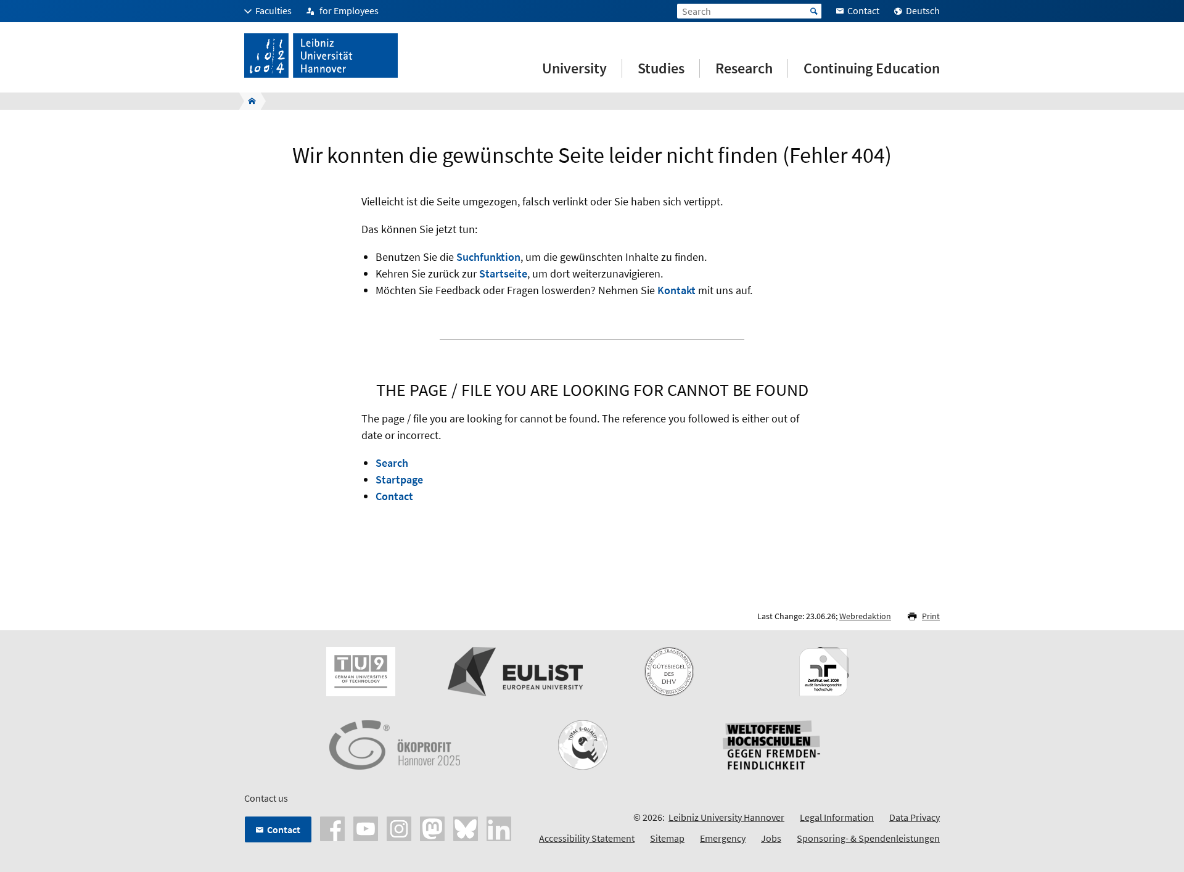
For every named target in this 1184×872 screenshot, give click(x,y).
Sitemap (667, 838)
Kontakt (676, 290)
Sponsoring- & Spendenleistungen (868, 838)
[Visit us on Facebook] (332, 827)
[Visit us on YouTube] (366, 827)
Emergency (723, 838)
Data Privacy (914, 817)
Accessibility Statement (587, 838)
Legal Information (837, 817)
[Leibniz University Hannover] (248, 101)
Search (392, 463)
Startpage (399, 479)
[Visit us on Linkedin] (499, 827)
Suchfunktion (488, 257)
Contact (394, 496)
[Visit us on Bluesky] (466, 827)
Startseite (503, 273)
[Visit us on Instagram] (399, 827)
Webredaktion (865, 616)
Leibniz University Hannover (726, 817)
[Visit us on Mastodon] (432, 827)
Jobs (771, 838)
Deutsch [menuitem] (923, 10)
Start (814, 11)
